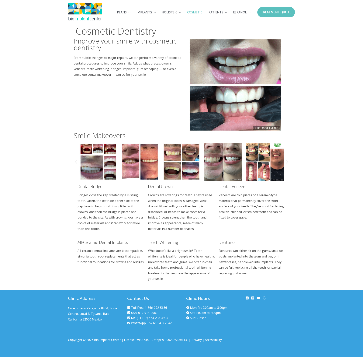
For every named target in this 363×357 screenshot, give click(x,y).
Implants (144, 12)
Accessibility (213, 340)
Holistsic (169, 12)
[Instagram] (252, 298)
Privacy (197, 340)
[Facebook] (247, 298)
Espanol (240, 12)
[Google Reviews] (264, 298)
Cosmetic (194, 12)
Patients (216, 12)
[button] (276, 12)
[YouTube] (258, 298)
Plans (122, 12)
